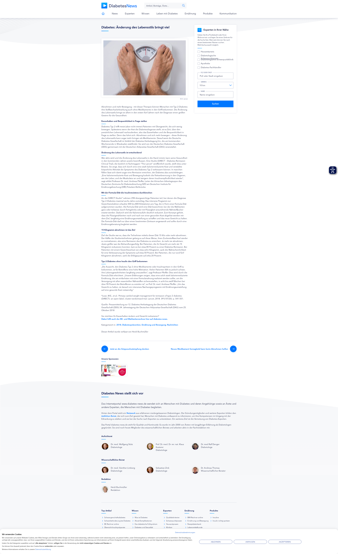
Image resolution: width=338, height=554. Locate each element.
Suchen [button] (183, 5)
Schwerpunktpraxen (174, 520)
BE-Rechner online (111, 524)
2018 (118, 324)
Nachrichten (172, 324)
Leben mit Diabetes (167, 13)
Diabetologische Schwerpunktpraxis (209, 57)
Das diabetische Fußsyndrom (146, 524)
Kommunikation (228, 13)
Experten (130, 13)
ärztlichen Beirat (108, 415)
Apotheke (205, 63)
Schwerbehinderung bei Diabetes (117, 520)
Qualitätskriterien (173, 517)
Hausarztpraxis (207, 51)
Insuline (216, 517)
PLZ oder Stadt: (206, 72)
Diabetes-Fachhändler (211, 67)
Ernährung (190, 13)
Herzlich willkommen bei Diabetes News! (103, 13)
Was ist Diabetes (141, 517)
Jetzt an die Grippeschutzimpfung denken (129, 348)
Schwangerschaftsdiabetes (114, 517)
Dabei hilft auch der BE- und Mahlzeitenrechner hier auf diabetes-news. (134, 318)
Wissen (145, 13)
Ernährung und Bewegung (154, 324)
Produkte (208, 13)
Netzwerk (131, 413)
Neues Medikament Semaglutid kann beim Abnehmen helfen (199, 348)
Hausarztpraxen (172, 524)
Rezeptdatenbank (194, 524)
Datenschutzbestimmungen (185, 532)
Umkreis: (204, 82)
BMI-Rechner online (195, 517)
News (115, 13)
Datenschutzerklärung (43, 549)
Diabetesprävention (131, 324)
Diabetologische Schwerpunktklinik (217, 59)
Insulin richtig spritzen (221, 520)
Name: (203, 91)
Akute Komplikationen (143, 520)
